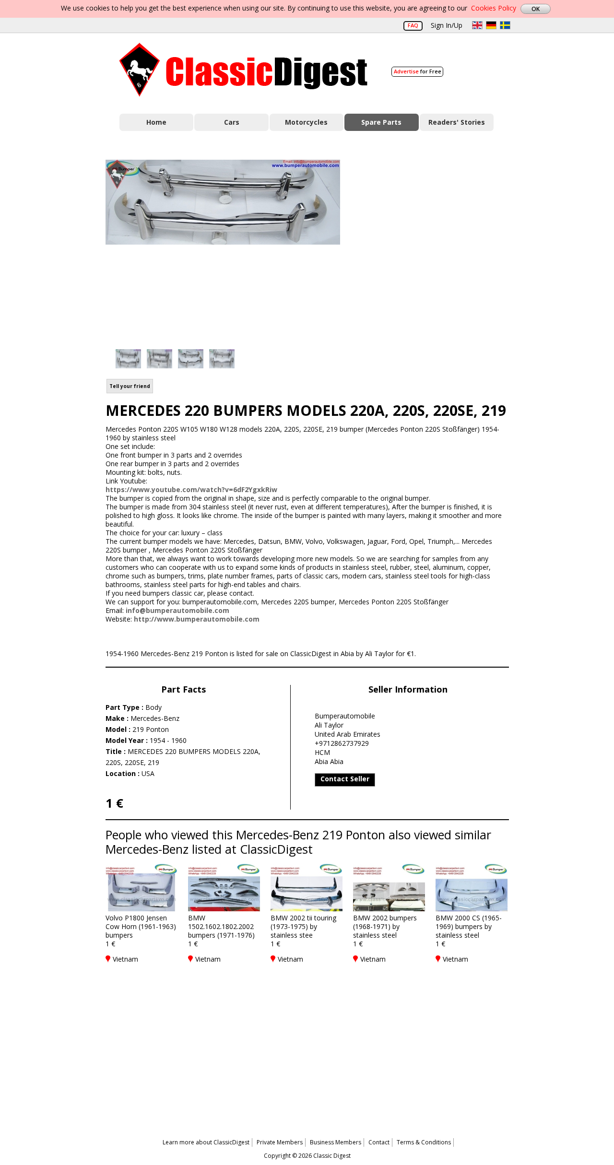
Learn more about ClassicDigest (206, 1142)
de (491, 25)
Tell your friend (129, 386)
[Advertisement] (435, 246)
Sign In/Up (446, 25)
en (477, 25)
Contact (379, 1142)
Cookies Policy (493, 7)
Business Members (335, 1142)
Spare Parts (381, 122)
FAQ (413, 25)
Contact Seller (344, 778)
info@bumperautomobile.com (177, 610)
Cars (231, 122)
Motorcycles (306, 122)
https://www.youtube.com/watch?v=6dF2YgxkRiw (191, 489)
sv (505, 25)
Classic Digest (243, 70)
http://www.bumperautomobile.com (197, 619)
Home (156, 122)
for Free (417, 71)
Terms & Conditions (424, 1142)
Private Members (280, 1142)
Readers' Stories (456, 122)
